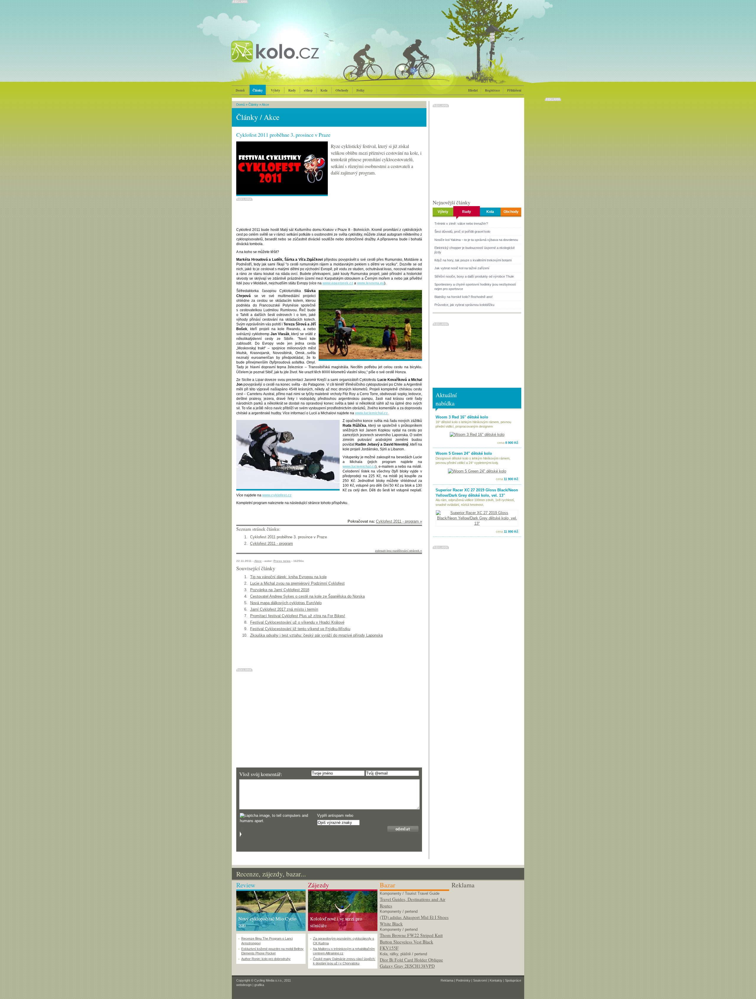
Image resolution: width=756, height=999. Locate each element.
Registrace (492, 90)
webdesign (244, 985)
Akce (265, 104)
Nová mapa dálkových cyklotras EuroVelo (286, 603)
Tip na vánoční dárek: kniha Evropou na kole (288, 577)
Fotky (360, 90)
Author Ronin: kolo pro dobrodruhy (266, 959)
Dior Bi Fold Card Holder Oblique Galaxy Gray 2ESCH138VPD (411, 963)
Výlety (275, 90)
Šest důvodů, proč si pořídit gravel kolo (462, 231)
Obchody (341, 90)
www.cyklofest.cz (276, 495)
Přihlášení (514, 90)
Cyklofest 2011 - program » (399, 521)
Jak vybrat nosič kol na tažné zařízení (461, 268)
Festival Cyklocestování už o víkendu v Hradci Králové (297, 622)
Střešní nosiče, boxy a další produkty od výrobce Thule (474, 276)
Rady (292, 90)
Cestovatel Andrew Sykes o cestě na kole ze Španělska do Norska (307, 596)
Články (257, 90)
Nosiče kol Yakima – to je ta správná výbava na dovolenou (476, 240)
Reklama (447, 980)
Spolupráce (513, 980)
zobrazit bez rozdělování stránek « (398, 550)
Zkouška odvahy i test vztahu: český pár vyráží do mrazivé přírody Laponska (316, 635)
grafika (259, 985)
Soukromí (480, 980)
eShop (308, 90)
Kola (324, 90)
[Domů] (291, 57)
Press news (282, 561)
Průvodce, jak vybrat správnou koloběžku (464, 305)
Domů (240, 90)
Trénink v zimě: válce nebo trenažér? (461, 223)
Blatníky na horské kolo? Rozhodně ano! (463, 297)
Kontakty (496, 980)
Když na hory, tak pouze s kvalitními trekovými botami (472, 260)
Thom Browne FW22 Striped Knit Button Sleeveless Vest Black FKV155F (411, 941)
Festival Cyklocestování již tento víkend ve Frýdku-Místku (300, 629)
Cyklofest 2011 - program (271, 543)
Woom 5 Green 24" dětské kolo (464, 453)
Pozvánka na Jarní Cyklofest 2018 (279, 590)
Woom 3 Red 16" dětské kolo (462, 417)
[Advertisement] (486, 926)
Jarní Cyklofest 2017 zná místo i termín (284, 609)
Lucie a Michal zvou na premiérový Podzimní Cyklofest (297, 583)
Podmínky (463, 980)
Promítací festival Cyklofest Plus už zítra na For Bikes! (297, 616)
